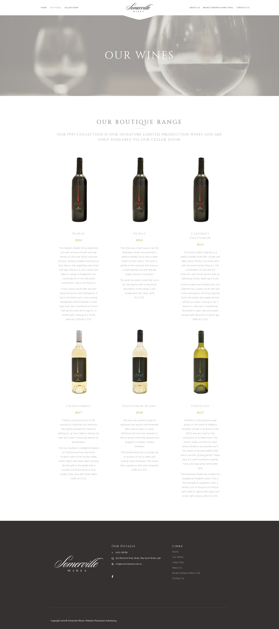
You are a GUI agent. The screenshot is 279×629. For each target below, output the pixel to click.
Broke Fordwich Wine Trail (186, 573)
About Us (177, 568)
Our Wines (177, 557)
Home (175, 552)
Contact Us (178, 578)
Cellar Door (178, 562)
